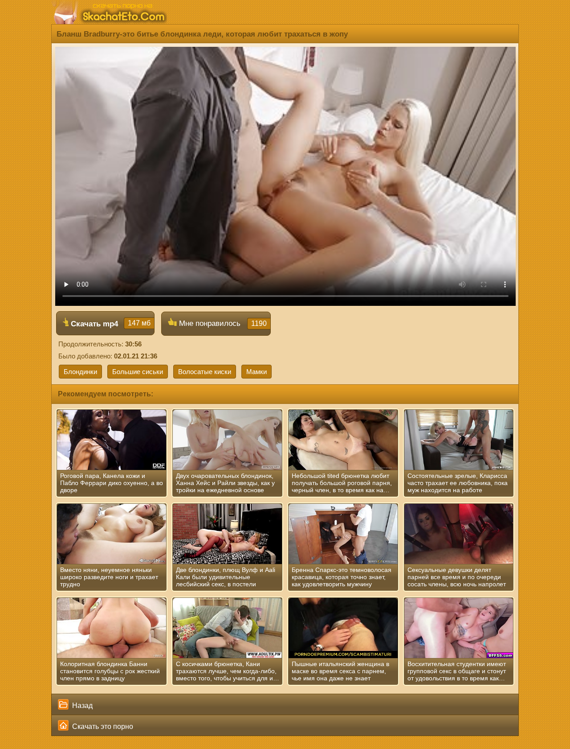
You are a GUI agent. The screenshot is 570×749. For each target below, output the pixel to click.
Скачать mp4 (110, 323)
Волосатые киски (204, 371)
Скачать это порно (101, 726)
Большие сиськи (137, 371)
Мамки (256, 371)
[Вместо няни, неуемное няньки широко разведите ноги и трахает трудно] (111, 534)
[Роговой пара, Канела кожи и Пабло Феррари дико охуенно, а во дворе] (111, 440)
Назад (81, 705)
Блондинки (80, 371)
